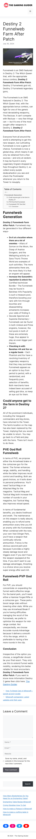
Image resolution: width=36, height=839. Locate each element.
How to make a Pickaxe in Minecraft (17, 809)
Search (27, 784)
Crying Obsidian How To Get (14, 805)
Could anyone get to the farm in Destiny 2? (19, 198)
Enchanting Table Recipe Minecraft (17, 802)
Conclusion (15, 206)
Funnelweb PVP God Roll (17, 204)
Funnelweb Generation (13, 195)
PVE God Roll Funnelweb (17, 202)
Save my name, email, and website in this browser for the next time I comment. (17, 761)
